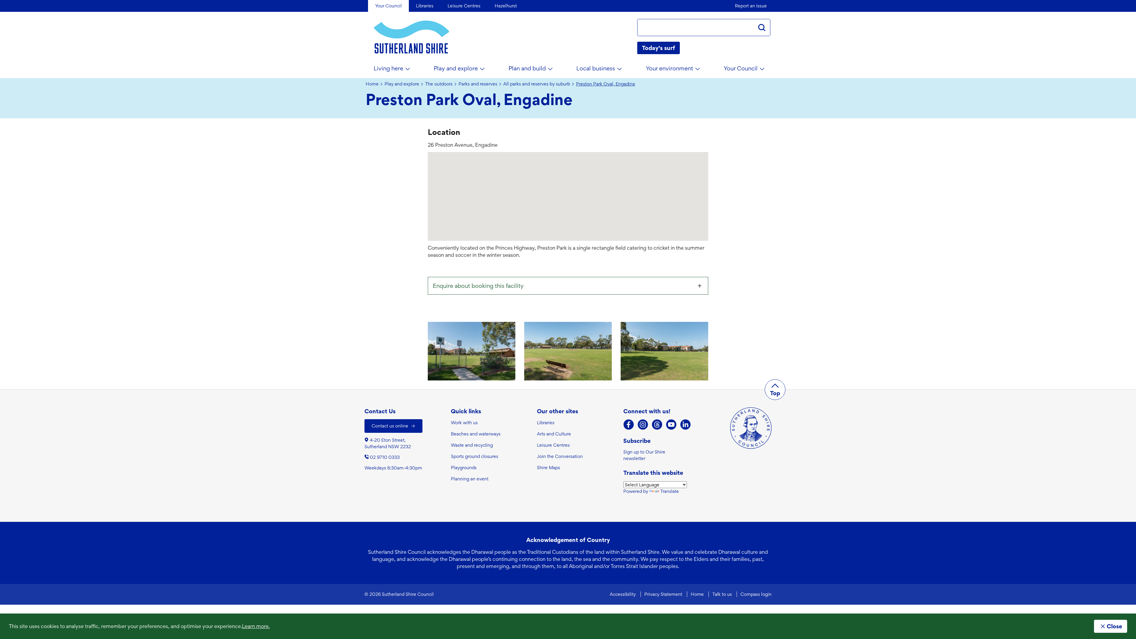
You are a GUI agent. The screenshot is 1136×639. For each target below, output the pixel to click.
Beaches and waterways (476, 434)
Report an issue (751, 6)
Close (1114, 626)
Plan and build (527, 68)
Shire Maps (548, 467)
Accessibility (623, 594)
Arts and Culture (554, 434)
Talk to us (722, 594)
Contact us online (390, 426)
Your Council (741, 68)
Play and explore (456, 68)
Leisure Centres (553, 445)
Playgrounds (464, 467)
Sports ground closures (474, 456)
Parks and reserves (478, 84)
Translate (669, 491)
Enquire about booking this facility (478, 285)
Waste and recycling (472, 445)
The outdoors (439, 84)
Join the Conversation (560, 456)
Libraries (545, 422)
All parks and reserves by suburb (536, 84)
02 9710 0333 (385, 457)
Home (372, 84)
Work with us (464, 422)
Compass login (756, 594)
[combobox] (695, 27)
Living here (388, 68)
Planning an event (469, 479)
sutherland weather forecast (767, 48)
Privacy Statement (663, 594)
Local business (595, 68)
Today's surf (658, 47)
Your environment (669, 68)
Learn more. (256, 626)
